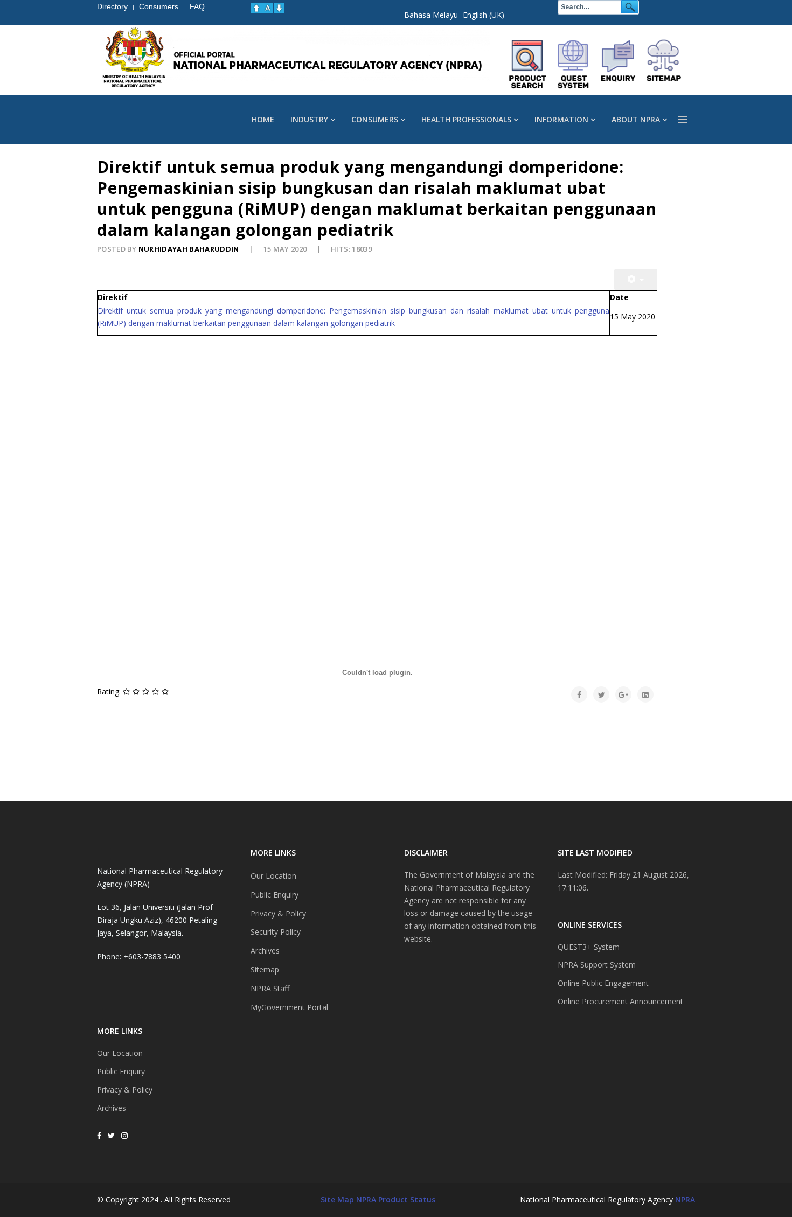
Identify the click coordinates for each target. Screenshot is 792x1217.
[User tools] (635, 279)
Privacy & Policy (124, 1089)
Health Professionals (466, 119)
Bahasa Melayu (431, 15)
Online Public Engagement (603, 983)
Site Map (337, 1199)
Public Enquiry (121, 1071)
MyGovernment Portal (289, 1007)
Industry (309, 119)
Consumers (374, 119)
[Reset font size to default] (267, 8)
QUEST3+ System (589, 947)
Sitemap (265, 969)
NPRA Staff (270, 988)
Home (263, 119)
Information (561, 119)
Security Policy (276, 932)
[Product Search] (528, 64)
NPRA (685, 1199)
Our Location (120, 1053)
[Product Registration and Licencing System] (573, 64)
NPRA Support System (597, 964)
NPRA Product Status (395, 1199)
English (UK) (483, 15)
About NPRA (636, 119)
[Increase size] (256, 8)
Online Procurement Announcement (620, 1001)
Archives (111, 1108)
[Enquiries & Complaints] (618, 64)
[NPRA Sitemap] (663, 64)
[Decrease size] (279, 8)
